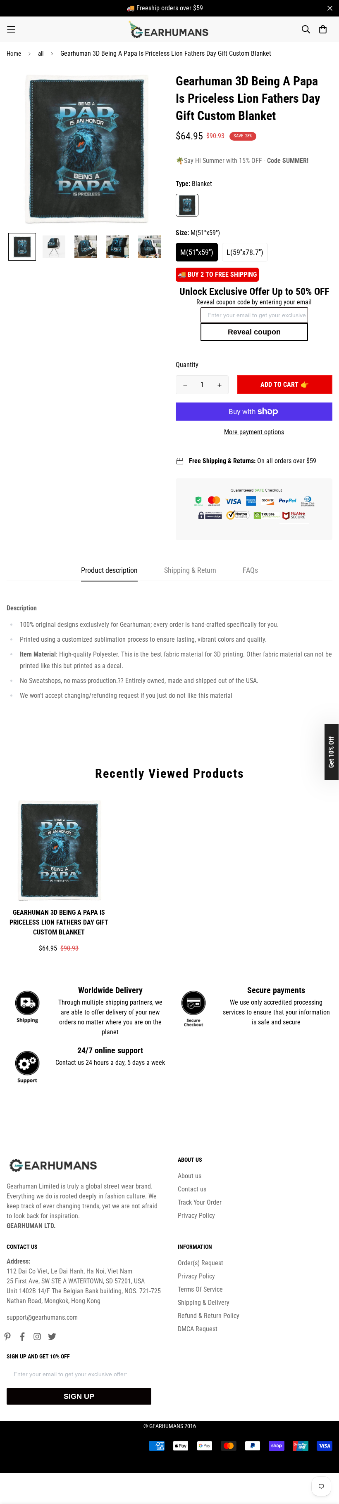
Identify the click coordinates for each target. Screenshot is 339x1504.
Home (14, 53)
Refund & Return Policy (208, 1316)
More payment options (254, 432)
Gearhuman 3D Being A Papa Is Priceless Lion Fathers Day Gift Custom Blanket (59, 922)
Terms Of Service (200, 1289)
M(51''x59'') (196, 252)
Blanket (187, 205)
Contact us (192, 1189)
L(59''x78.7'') (245, 252)
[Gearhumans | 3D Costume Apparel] (169, 29)
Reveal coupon (254, 332)
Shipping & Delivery (203, 1302)
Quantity (187, 365)
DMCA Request (197, 1329)
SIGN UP (79, 1396)
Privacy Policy (196, 1215)
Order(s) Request (200, 1263)
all (40, 53)
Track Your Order (200, 1202)
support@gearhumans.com (42, 1317)
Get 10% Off (331, 752)
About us (189, 1176)
